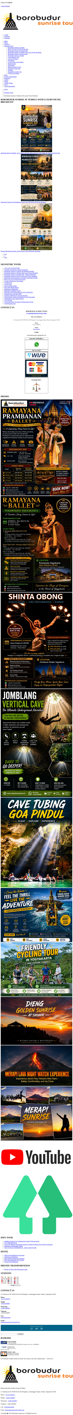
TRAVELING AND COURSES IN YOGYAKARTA (19, 297)
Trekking (10, 70)
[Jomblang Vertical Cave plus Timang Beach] (36, 941)
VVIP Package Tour (10, 303)
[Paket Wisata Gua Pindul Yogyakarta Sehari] (36, 887)
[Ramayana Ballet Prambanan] (36, 495)
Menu (6, 41)
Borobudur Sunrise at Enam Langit (18, 54)
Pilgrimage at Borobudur (11, 289)
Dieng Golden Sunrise (10, 286)
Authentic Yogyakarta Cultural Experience (16, 270)
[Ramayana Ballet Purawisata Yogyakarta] (36, 591)
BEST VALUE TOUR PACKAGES (14, 279)
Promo (6, 81)
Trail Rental (11, 65)
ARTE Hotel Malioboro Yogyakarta (14, 1255)
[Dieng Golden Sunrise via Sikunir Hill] (36, 1044)
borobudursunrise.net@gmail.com (10, 1322)
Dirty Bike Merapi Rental (11, 287)
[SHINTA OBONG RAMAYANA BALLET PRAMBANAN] (36, 688)
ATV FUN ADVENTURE (12, 268)
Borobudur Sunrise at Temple (16, 47)
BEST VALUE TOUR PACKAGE (18, 49)
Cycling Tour (8, 284)
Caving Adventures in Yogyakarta (13, 281)
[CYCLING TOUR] (36, 996)
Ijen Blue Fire (8, 282)
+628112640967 (5, 6)
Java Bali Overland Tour (15, 72)
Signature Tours (8, 46)
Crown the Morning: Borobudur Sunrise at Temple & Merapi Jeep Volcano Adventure (28, 1244)
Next (5, 257)
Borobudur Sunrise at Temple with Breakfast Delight (19, 271)
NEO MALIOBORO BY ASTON (14, 1260)
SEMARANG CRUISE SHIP (12, 294)
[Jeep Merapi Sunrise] (36, 1140)
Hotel (5, 75)
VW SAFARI (8, 300)
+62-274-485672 (5, 1299)
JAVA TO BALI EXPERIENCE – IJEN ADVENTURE (20, 1248)
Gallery (6, 80)
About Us (7, 44)
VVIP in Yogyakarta (13, 73)
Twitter (6, 35)
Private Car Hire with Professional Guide (15, 1269)
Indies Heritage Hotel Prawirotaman (14, 1258)
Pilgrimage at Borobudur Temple (13, 1246)
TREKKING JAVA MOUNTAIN (14, 299)
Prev (5, 254)
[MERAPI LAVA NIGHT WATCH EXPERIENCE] (36, 1085)
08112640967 (36, 329)
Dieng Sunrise (12, 64)
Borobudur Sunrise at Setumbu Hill (18, 51)
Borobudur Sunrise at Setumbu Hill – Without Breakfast (20, 274)
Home (6, 43)
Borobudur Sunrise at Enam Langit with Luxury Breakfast (20, 276)
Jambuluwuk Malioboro (11, 1257)
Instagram (7, 38)
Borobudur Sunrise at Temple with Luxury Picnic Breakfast (24, 52)
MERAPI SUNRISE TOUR (12, 290)
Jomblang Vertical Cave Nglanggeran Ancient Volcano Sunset (21, 1241)
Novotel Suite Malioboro (11, 1262)
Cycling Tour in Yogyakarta (15, 62)
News (6, 84)
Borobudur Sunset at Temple (16, 55)
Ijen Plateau (11, 60)
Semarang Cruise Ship (14, 68)
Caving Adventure (13, 59)
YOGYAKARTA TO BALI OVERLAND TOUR (18, 302)
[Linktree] (36, 1234)
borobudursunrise (6, 1317)
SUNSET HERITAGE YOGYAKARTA (16, 295)
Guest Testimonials (9, 86)
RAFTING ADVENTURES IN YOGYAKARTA (18, 292)
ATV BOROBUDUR (10, 1243)
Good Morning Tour (13, 57)
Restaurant (7, 78)
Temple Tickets (8, 83)
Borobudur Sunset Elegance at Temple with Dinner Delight (21, 278)
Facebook (7, 36)
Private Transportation (10, 76)
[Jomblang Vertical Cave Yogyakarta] (36, 796)
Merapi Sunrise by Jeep (14, 67)
